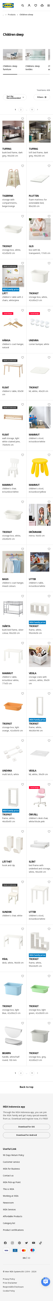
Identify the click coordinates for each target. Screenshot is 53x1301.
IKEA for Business (11, 1168)
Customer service (11, 1161)
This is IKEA (8, 1189)
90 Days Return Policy (13, 1155)
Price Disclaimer (10, 1283)
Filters (40, 97)
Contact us (8, 1175)
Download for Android (26, 1135)
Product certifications (13, 1230)
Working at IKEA (10, 1195)
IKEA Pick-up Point (12, 1182)
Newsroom (8, 1202)
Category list (9, 1223)
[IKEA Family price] (40, 609)
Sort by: (14, 97)
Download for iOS (26, 1126)
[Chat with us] (45, 1281)
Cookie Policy (9, 1291)
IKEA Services (9, 1209)
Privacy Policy (9, 1279)
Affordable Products (12, 1216)
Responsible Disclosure (13, 1287)
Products (12, 14)
